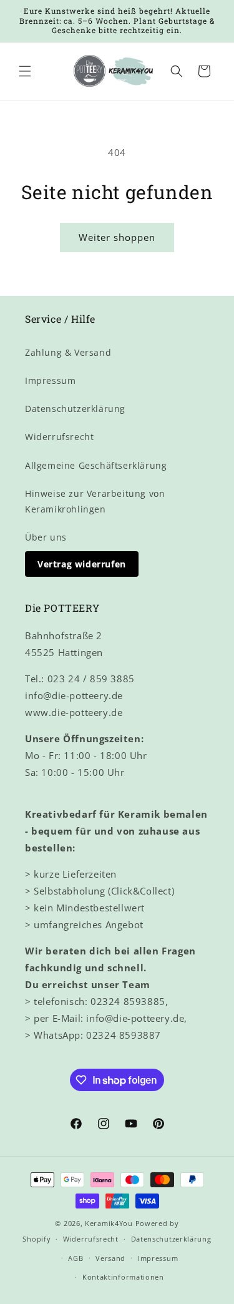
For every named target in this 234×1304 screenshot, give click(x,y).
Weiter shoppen (117, 237)
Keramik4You (109, 1223)
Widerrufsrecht (59, 437)
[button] (25, 71)
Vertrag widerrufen (81, 564)
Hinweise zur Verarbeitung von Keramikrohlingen (95, 501)
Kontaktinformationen (123, 1277)
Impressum (50, 380)
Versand (110, 1258)
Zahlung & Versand (68, 352)
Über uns (46, 537)
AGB (75, 1258)
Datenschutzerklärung (75, 408)
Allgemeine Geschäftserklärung (96, 465)
